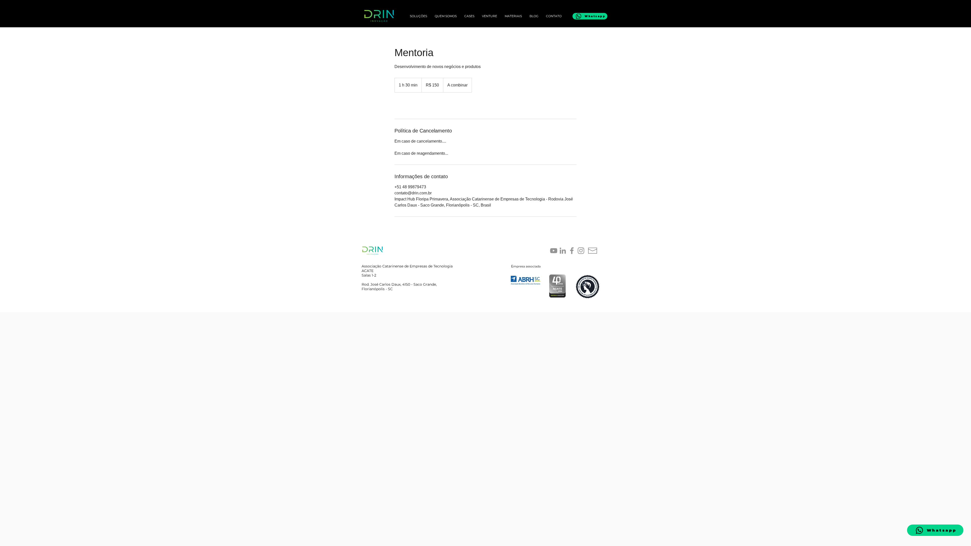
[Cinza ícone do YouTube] (553, 250)
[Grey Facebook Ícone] (571, 250)
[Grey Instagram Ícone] (581, 250)
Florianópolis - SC (377, 289)
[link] (411, 106)
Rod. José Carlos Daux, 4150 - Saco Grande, (399, 284)
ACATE (367, 270)
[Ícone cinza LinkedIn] (562, 250)
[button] (513, 16)
